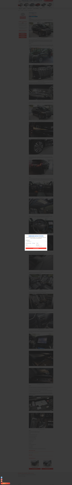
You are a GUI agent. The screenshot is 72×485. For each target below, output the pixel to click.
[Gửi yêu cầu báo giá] (1, 479)
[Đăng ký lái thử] (1, 481)
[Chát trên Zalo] (1, 477)
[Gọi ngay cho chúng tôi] (1, 483)
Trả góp (34, 243)
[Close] (46, 235)
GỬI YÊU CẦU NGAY (36, 248)
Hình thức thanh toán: (28, 243)
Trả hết (37, 243)
